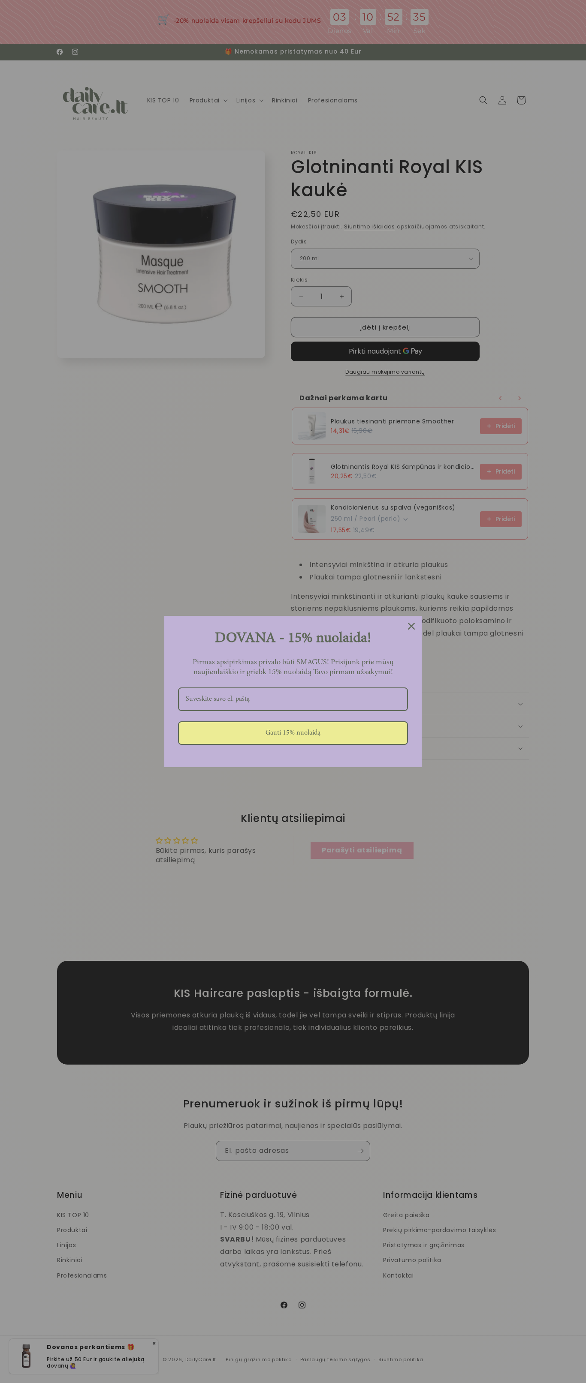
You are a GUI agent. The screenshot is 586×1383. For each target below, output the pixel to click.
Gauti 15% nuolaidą (293, 732)
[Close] (411, 626)
